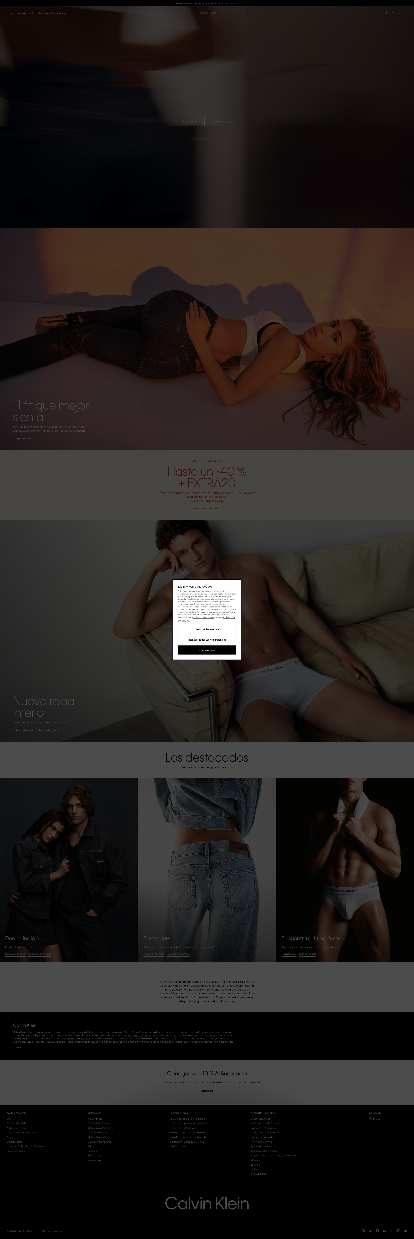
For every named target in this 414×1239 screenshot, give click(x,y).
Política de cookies (203, 617)
